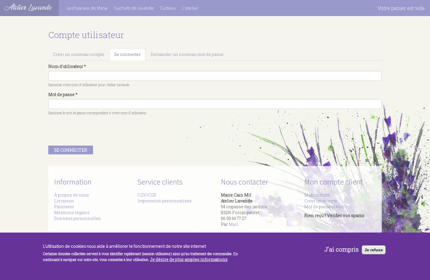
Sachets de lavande (134, 8)
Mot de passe (63, 94)
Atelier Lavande (27, 7)
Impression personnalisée (164, 201)
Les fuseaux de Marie (87, 8)
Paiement (64, 206)
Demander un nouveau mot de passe (187, 54)
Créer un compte (320, 201)
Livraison (64, 201)
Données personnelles (77, 218)
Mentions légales (72, 212)
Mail (233, 224)
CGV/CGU (146, 195)
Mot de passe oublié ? (325, 206)
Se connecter (129, 56)
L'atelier (190, 8)
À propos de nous (71, 195)
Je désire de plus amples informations (189, 259)
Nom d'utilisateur (67, 66)
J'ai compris (341, 249)
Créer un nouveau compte (78, 54)
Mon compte (317, 195)
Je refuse (373, 249)
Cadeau (168, 8)
